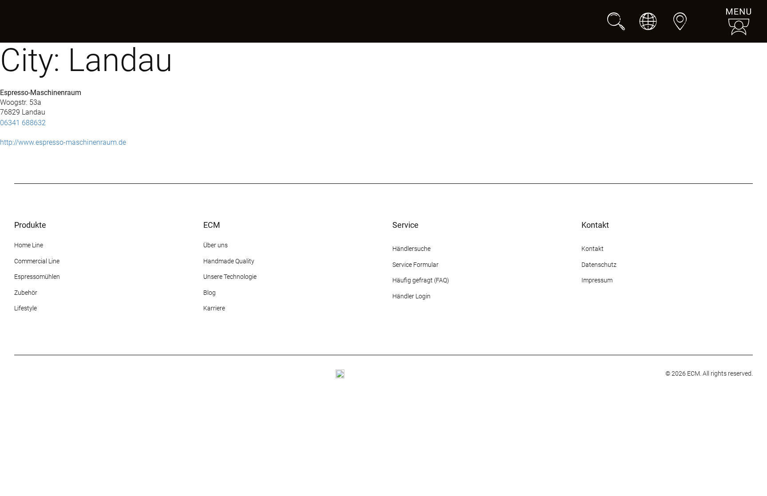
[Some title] (340, 373)
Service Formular (415, 264)
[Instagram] (586, 314)
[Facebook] (602, 314)
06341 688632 (23, 123)
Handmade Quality (228, 261)
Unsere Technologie (230, 276)
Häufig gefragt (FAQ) (420, 280)
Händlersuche (411, 248)
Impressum (597, 280)
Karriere (214, 308)
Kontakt (593, 248)
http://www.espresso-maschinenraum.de (63, 142)
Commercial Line (36, 261)
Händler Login (411, 296)
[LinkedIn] (650, 314)
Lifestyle (25, 308)
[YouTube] (634, 314)
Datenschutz (599, 264)
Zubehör (25, 292)
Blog (209, 292)
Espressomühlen (37, 276)
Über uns (215, 245)
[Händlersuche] (680, 21)
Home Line (28, 245)
